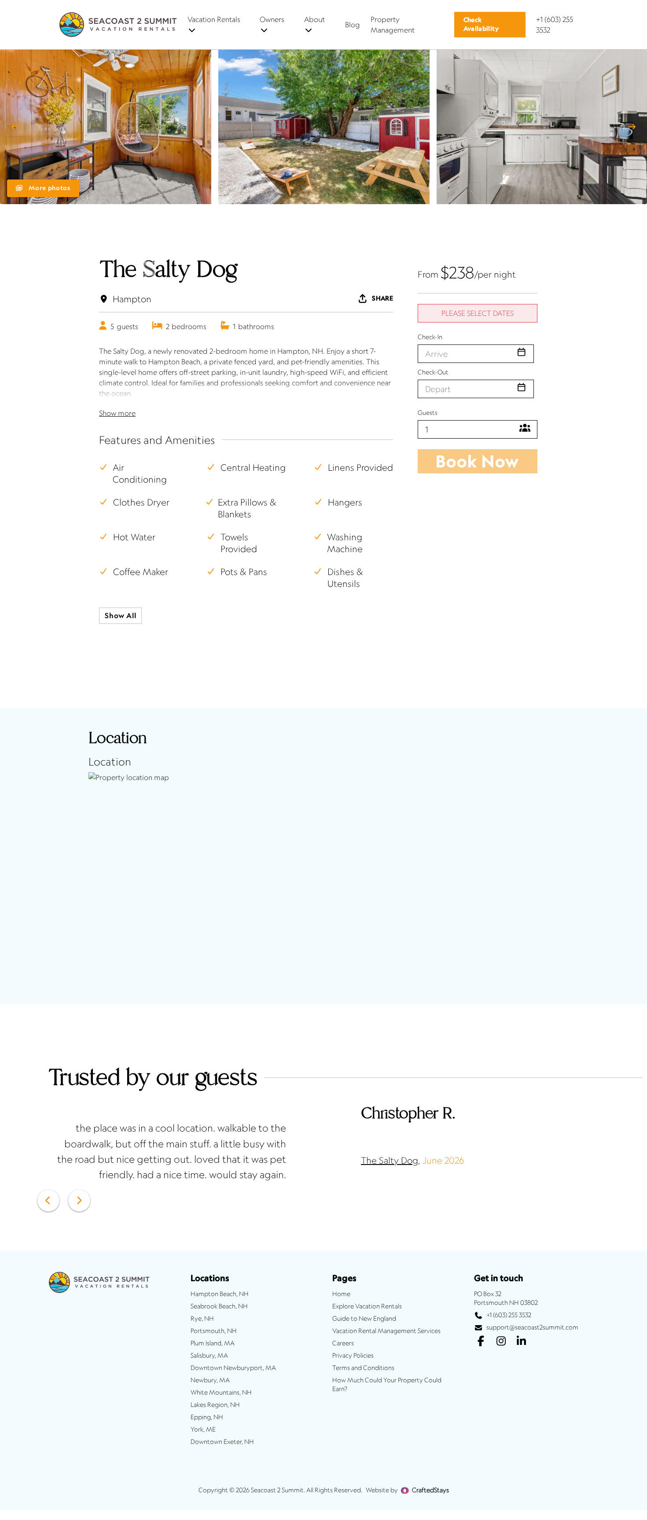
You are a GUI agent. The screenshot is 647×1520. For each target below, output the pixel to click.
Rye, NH (202, 1318)
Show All (120, 615)
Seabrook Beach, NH (219, 1306)
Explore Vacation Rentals (367, 1306)
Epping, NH (207, 1417)
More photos (48, 188)
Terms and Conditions (363, 1368)
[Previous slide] (15, 126)
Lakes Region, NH (215, 1405)
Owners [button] (272, 19)
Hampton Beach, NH (220, 1294)
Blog (352, 24)
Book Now (477, 461)
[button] (490, 24)
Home (341, 1294)
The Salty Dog (389, 1160)
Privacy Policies (353, 1355)
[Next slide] (632, 126)
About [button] (314, 19)
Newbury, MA (210, 1380)
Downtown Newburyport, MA (233, 1368)
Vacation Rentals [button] (213, 19)
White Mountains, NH (221, 1392)
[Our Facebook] (480, 1342)
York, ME (203, 1429)
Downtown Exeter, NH (222, 1442)
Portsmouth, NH (214, 1331)
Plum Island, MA (213, 1343)
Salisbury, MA (209, 1355)
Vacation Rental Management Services (386, 1331)
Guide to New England (364, 1318)
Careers (343, 1343)
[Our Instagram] (500, 1342)
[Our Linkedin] (521, 1342)
